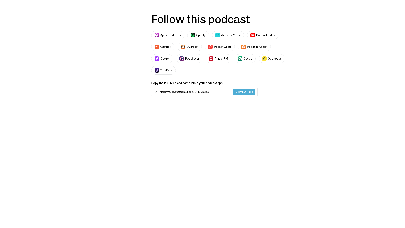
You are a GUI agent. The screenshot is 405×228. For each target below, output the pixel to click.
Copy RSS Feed (244, 91)
